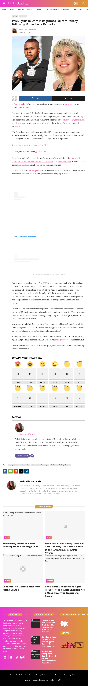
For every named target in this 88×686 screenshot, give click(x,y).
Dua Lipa (44, 465)
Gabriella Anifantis (27, 30)
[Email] (32, 456)
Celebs (23, 16)
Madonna (35, 465)
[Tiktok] (22, 657)
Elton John (25, 465)
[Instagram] (10, 657)
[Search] (83, 3)
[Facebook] (5, 657)
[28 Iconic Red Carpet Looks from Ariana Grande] (23, 568)
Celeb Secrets (21, 675)
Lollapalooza (64, 465)
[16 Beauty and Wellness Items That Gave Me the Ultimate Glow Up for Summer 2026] (35, 623)
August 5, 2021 (24, 32)
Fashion (50, 581)
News (15, 16)
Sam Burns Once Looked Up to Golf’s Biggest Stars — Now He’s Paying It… (49, 641)
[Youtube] (16, 657)
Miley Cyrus (13, 465)
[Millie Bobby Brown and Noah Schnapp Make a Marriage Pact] (23, 525)
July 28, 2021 (41, 152)
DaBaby (54, 465)
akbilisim (75, 675)
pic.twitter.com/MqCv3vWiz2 (35, 145)
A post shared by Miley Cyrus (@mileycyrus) (49, 274)
